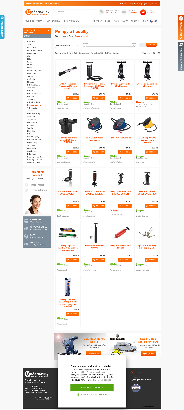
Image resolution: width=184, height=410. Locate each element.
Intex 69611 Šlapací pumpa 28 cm (94, 139)
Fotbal (29, 68)
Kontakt (135, 21)
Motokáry (30, 82)
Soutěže (133, 11)
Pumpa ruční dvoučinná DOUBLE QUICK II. (94, 193)
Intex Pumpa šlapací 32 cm (121, 139)
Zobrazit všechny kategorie (32, 31)
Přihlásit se (124, 4)
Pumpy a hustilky (34, 105)
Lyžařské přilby (32, 148)
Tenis (29, 45)
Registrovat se (135, 4)
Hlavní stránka (60, 36)
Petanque (30, 134)
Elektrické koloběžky (34, 94)
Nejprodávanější (97, 53)
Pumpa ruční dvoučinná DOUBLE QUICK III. (120, 193)
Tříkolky (30, 76)
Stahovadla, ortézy (34, 163)
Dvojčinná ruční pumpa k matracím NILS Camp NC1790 (94, 86)
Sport (27, 36)
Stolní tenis (31, 117)
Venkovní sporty (33, 137)
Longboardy (31, 125)
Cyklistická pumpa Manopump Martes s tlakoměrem (68, 86)
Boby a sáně (31, 154)
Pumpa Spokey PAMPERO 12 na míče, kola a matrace (68, 248)
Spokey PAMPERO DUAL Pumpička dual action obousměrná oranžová (68, 303)
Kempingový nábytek (35, 157)
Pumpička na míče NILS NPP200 (120, 247)
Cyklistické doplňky (34, 102)
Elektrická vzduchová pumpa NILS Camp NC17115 (68, 140)
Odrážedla (31, 79)
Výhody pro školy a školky (141, 380)
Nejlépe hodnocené (112, 53)
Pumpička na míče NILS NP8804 (94, 247)
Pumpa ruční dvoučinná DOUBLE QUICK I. (68, 193)
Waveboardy (31, 128)
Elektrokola (31, 96)
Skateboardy (31, 119)
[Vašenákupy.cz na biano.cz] (136, 387)
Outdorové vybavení (34, 70)
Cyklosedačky (32, 108)
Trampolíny (31, 111)
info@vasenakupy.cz (38, 190)
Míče (29, 59)
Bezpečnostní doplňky (35, 50)
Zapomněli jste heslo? (150, 4)
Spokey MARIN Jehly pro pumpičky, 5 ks (147, 247)
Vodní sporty (31, 145)
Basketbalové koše (34, 140)
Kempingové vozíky (34, 160)
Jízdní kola (31, 99)
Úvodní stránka (33, 21)
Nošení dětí (31, 73)
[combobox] (67, 45)
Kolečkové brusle (33, 85)
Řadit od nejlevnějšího (63, 53)
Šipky (29, 56)
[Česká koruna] (151, 21)
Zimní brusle (31, 88)
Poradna (97, 21)
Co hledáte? (59, 12)
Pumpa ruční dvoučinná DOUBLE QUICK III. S (147, 193)
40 (154, 53)
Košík (151, 12)
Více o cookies (104, 379)
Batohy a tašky (32, 53)
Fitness (30, 62)
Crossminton (31, 47)
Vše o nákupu (121, 21)
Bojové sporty (32, 142)
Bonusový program (113, 11)
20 (149, 53)
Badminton (31, 42)
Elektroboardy (32, 131)
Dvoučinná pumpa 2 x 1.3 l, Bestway (120, 85)
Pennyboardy (32, 122)
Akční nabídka (52, 21)
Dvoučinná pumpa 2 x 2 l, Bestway (147, 85)
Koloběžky (31, 91)
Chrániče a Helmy (33, 114)
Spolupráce (135, 377)
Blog (108, 21)
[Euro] (156, 21)
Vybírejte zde (93, 354)
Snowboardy (31, 151)
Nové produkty (71, 21)
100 (158, 53)
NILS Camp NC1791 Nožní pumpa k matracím (147, 140)
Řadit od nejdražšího (81, 53)
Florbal (29, 65)
